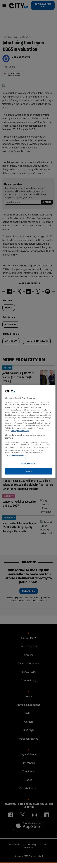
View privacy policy (20, 431)
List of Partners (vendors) (16, 456)
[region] (28, 431)
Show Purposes (28, 464)
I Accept (28, 471)
